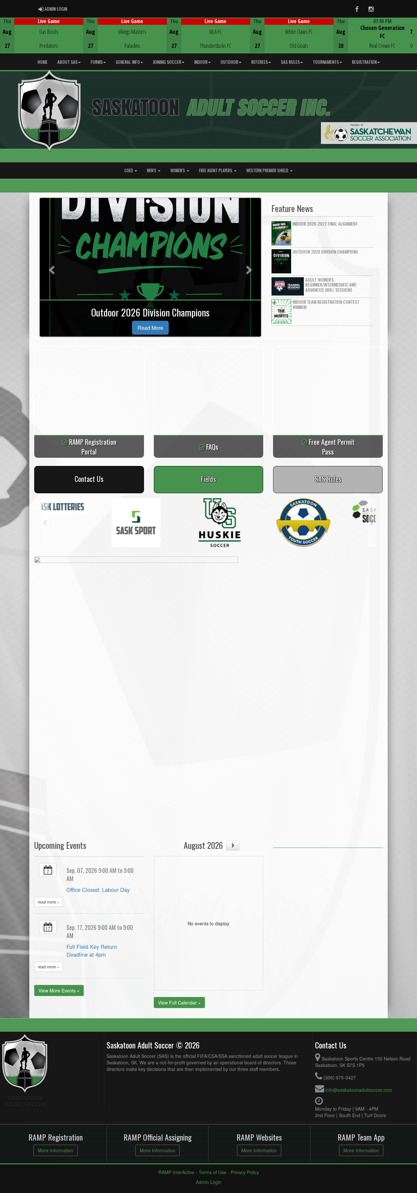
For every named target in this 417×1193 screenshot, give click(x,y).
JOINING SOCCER (167, 61)
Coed (129, 170)
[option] (41, 35)
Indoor (201, 61)
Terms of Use (212, 1172)
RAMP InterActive (176, 1172)
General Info (128, 61)
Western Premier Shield (267, 170)
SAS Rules (290, 61)
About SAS (67, 61)
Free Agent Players (216, 170)
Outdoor (229, 61)
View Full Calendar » (179, 1002)
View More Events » (58, 990)
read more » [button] (48, 902)
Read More (150, 327)
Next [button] (413, 35)
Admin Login (209, 1182)
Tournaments (326, 61)
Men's (152, 170)
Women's (178, 170)
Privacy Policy (245, 1172)
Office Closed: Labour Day (98, 889)
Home (42, 61)
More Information (55, 1150)
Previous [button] (3, 36)
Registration (364, 61)
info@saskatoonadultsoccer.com (358, 1090)
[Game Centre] (41, 40)
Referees (259, 61)
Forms (97, 61)
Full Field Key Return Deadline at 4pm (91, 950)
